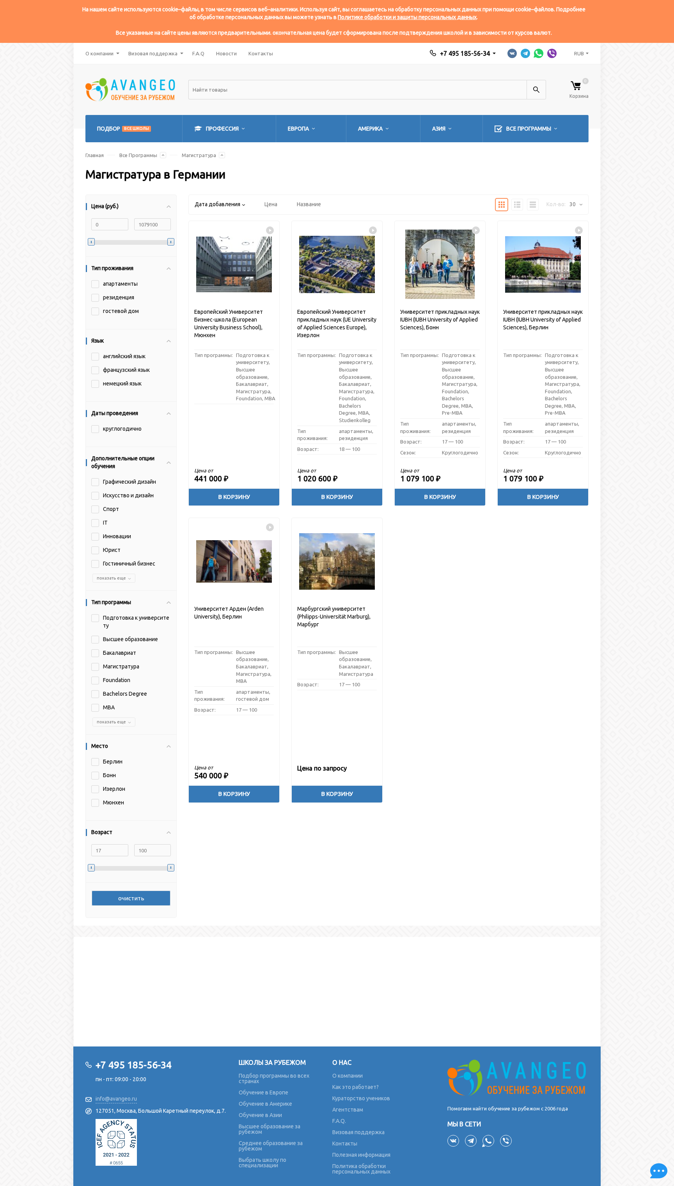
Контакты (260, 53)
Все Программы (138, 155)
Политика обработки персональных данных (361, 1168)
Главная (94, 155)
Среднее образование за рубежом (271, 1145)
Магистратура (199, 155)
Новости (226, 53)
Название (309, 204)
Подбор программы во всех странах (274, 1078)
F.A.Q (198, 53)
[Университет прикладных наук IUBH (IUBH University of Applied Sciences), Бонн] (440, 264)
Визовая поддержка (152, 53)
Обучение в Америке (265, 1103)
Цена (270, 204)
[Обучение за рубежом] (518, 1077)
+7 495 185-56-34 (465, 53)
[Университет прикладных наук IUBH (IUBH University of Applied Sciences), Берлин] (543, 264)
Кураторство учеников (361, 1098)
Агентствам (347, 1109)
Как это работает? (355, 1087)
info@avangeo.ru (116, 1099)
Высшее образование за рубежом (269, 1129)
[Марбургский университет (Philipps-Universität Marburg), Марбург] (337, 561)
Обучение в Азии (260, 1115)
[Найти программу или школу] (536, 89)
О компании (99, 53)
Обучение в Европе (263, 1092)
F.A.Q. (339, 1121)
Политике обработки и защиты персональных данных (407, 17)
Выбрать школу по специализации (262, 1162)
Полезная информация (361, 1155)
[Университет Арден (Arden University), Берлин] (234, 561)
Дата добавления (217, 204)
